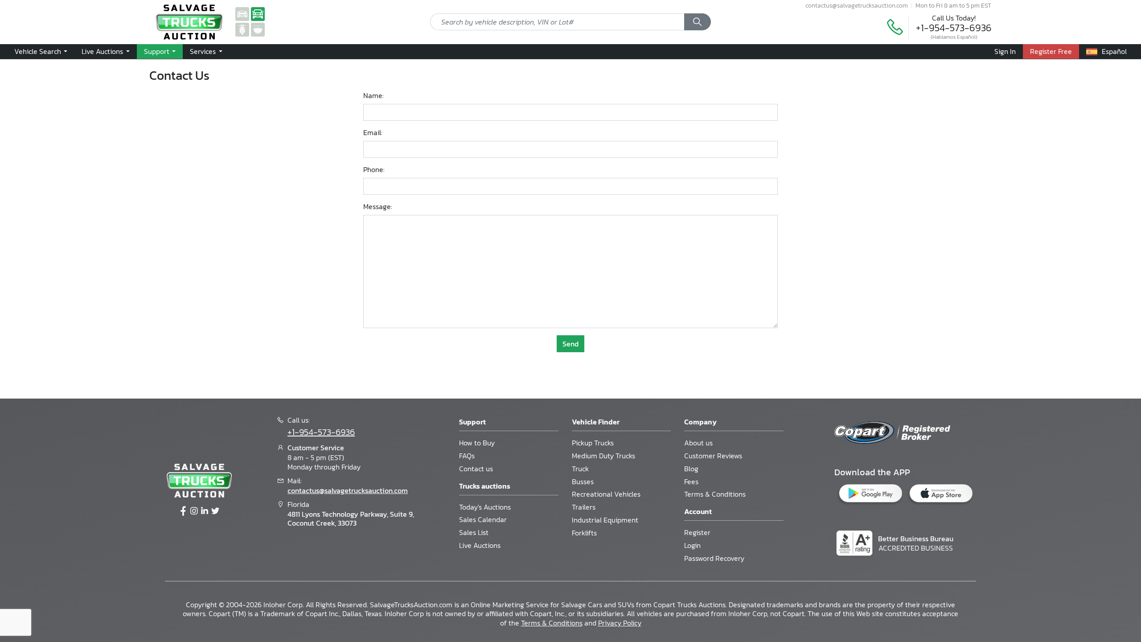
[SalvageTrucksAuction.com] (257, 13)
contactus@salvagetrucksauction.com (856, 5)
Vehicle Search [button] (38, 51)
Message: (377, 206)
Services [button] (204, 51)
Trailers (583, 507)
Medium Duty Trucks (603, 455)
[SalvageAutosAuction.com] (242, 13)
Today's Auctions (485, 507)
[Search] (697, 21)
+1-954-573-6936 (954, 28)
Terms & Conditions (715, 494)
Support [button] (157, 51)
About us (698, 442)
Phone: (374, 169)
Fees (691, 481)
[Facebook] (183, 511)
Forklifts (584, 532)
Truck (580, 468)
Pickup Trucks (593, 442)
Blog (691, 468)
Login (692, 545)
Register (697, 532)
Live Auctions (480, 545)
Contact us (476, 468)
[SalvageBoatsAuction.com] (257, 29)
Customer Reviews (713, 455)
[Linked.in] (204, 511)
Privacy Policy (619, 622)
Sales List (473, 532)
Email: (372, 132)
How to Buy (477, 442)
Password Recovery (714, 558)
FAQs (467, 455)
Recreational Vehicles (606, 494)
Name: (373, 95)
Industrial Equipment (605, 519)
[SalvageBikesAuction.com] (242, 29)
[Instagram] (194, 511)
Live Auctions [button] (103, 51)
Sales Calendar (483, 519)
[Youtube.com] (215, 511)
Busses (583, 481)
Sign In (1005, 51)
